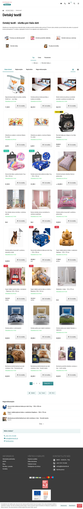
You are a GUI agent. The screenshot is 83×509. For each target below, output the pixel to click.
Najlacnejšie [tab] (19, 69)
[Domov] (8, 3)
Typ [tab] (33, 57)
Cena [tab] (39, 57)
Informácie (8, 456)
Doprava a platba (32, 459)
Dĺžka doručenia (32, 461)
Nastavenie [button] (64, 505)
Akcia (36, 63)
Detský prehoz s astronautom (13, 328)
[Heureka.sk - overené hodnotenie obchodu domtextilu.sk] (38, 484)
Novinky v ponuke (8, 466)
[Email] (61, 3)
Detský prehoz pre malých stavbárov (40, 328)
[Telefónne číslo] (65, 3)
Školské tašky (46, 63)
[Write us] (54, 469)
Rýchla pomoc (10, 441)
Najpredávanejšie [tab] (41, 69)
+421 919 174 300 (11, 436)
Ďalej (40, 424)
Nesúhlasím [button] (72, 505)
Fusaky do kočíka (54, 46)
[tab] (73, 69)
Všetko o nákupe (36, 456)
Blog (4, 464)
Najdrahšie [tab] (29, 69)
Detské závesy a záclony (69, 38)
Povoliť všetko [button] (79, 505)
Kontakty (5, 469)
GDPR (4, 461)
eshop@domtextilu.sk (12, 438)
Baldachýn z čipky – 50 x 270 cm (65, 289)
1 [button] (31, 384)
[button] (20, 106)
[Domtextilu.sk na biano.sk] (45, 484)
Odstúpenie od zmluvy (34, 466)
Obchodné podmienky (9, 459)
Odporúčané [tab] (8, 69)
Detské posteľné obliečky (43, 38)
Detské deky (14, 46)
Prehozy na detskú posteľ (17, 38)
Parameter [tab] (47, 57)
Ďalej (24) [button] (47, 383)
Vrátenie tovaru (32, 464)
